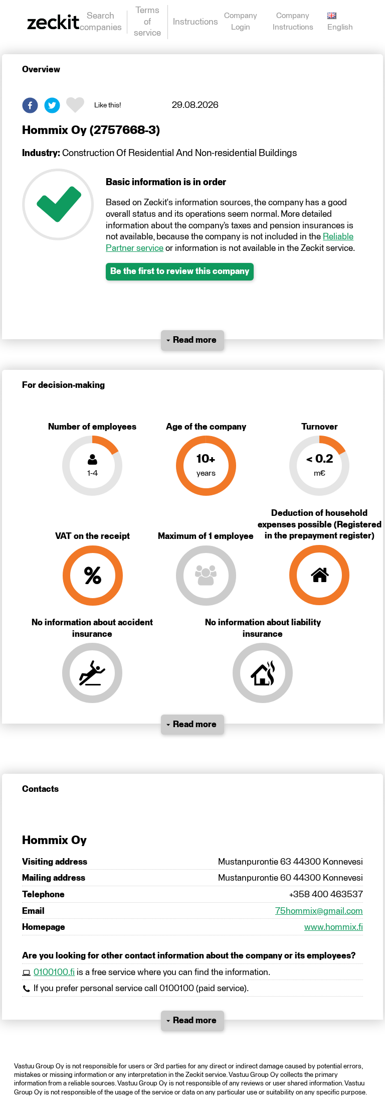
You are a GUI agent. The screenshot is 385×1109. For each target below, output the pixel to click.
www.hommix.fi (333, 927)
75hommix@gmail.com (319, 911)
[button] (30, 105)
